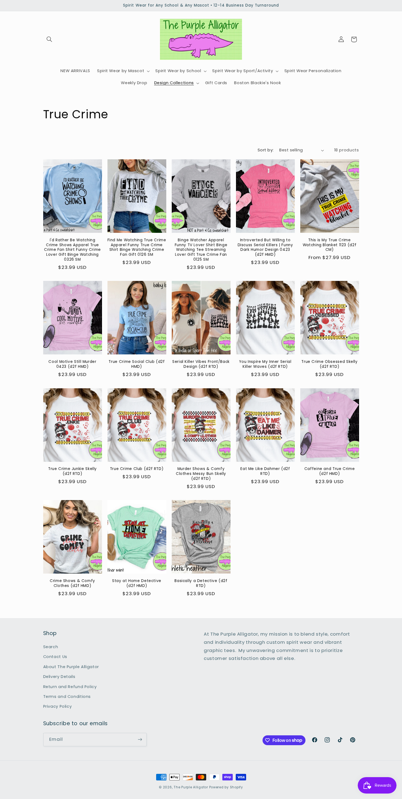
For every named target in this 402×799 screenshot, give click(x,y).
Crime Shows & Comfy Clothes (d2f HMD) (72, 583)
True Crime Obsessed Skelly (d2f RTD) (329, 364)
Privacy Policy (57, 706)
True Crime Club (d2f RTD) (137, 468)
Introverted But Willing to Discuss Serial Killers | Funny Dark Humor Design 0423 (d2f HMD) (265, 247)
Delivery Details (59, 676)
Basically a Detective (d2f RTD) (200, 583)
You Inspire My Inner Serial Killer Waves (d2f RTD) (265, 364)
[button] (49, 39)
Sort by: (265, 150)
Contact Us (55, 656)
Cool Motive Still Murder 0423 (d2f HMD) (72, 364)
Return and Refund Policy (70, 686)
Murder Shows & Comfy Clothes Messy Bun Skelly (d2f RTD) (201, 473)
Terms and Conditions (67, 696)
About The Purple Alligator (71, 666)
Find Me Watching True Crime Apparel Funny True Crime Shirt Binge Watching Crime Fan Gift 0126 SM (136, 247)
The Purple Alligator (191, 787)
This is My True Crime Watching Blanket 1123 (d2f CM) (329, 245)
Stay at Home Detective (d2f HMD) (136, 583)
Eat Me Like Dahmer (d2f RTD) (265, 471)
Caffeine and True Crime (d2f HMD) (329, 471)
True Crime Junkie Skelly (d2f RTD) (72, 471)
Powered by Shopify (226, 787)
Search (50, 647)
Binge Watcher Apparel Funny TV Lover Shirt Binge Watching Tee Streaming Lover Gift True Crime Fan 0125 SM (201, 250)
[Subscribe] (139, 739)
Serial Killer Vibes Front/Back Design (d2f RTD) (201, 364)
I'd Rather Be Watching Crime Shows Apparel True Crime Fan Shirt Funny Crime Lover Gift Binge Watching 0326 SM (72, 250)
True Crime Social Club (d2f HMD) (137, 364)
